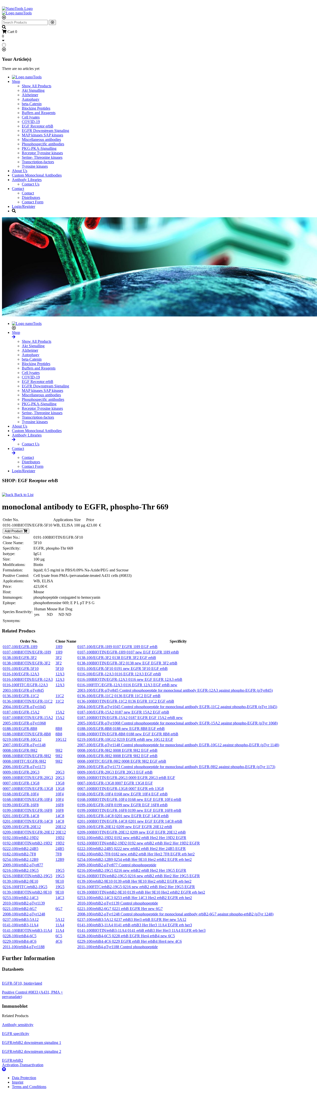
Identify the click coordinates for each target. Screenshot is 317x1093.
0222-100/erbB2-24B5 (20, 848)
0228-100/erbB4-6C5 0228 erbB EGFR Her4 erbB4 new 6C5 (126, 936)
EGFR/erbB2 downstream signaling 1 (31, 1042)
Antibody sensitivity (17, 1025)
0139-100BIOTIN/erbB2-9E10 (27, 892)
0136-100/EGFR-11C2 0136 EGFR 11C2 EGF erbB (118, 696)
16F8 (59, 805)
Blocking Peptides (36, 108)
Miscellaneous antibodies (41, 139)
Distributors (31, 197)
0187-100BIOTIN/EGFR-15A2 (28, 718)
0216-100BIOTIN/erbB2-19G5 (27, 876)
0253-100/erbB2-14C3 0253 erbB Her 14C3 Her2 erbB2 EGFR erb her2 (134, 898)
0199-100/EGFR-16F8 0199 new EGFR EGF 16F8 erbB (122, 805)
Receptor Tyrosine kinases (42, 153)
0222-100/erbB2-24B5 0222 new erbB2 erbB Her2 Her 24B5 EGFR (131, 848)
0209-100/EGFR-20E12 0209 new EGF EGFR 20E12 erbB (124, 827)
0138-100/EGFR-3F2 (20, 658)
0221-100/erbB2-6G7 (20, 908)
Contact (18, 189)
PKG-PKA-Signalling (39, 148)
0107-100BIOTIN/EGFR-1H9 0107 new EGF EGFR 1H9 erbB (128, 652)
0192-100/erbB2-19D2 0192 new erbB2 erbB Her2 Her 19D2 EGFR (131, 838)
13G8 (59, 783)
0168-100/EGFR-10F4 (21, 794)
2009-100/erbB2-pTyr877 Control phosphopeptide (116, 865)
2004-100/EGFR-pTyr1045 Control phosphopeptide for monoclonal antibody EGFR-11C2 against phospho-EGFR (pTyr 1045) (177, 707)
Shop (16, 81)
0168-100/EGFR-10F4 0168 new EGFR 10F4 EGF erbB (122, 794)
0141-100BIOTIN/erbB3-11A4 (27, 930)
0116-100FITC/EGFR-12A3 (25, 685)
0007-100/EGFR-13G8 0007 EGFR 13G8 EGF (115, 783)
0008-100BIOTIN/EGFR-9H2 (27, 756)
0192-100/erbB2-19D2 (21, 838)
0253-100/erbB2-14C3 (20, 898)
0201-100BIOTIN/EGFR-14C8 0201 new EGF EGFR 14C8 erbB (129, 821)
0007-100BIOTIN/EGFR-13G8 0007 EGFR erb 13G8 (120, 788)
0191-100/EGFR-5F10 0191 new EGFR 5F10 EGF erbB (122, 668)
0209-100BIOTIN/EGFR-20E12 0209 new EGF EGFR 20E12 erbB (131, 832)
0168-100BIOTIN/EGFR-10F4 (27, 799)
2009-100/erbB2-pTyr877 (23, 865)
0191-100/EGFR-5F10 (21, 668)
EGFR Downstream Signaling (45, 130)
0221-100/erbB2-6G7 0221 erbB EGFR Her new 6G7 (120, 908)
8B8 (58, 728)
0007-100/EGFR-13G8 (21, 783)
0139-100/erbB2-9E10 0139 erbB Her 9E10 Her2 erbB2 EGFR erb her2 (134, 881)
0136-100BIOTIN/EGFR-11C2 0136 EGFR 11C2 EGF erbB (125, 701)
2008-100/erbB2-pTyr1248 (24, 914)
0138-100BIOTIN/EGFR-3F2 (26, 663)
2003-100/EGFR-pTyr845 (23, 690)
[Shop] (13, 337)
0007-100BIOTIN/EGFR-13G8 (28, 788)
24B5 (59, 848)
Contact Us (30, 184)
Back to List (23, 495)
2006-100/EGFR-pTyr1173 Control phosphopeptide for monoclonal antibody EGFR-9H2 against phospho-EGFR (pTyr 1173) (176, 767)
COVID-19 (31, 122)
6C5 (58, 936)
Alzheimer (30, 95)
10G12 (60, 739)
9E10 (59, 881)
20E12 (60, 827)
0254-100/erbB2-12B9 (20, 859)
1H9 (58, 647)
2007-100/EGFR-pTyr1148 (24, 745)
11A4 (59, 925)
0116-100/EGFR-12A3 (21, 674)
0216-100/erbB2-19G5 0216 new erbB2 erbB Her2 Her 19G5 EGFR (131, 870)
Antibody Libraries (27, 180)
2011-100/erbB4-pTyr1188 (24, 947)
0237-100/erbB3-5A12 (21, 919)
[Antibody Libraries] (13, 439)
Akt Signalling (33, 90)
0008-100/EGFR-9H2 (20, 750)
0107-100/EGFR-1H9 (20, 647)
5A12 (59, 919)
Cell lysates (31, 117)
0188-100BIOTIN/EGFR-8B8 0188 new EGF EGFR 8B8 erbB (127, 734)
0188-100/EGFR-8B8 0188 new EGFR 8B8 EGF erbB (121, 728)
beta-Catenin (32, 104)
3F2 (58, 658)
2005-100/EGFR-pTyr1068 (24, 723)
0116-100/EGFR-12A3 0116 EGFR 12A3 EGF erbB (119, 674)
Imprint (17, 1082)
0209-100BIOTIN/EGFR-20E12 (28, 832)
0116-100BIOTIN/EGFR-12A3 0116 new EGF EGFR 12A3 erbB (129, 679)
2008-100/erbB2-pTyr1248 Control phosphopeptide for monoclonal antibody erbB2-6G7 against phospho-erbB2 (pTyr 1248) (175, 914)
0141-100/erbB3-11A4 (20, 925)
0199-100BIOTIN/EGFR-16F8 (27, 810)
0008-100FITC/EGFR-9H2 (24, 761)
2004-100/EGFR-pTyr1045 (24, 707)
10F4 (59, 794)
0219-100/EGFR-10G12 (22, 739)
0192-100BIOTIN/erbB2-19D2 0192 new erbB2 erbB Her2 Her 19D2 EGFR (138, 843)
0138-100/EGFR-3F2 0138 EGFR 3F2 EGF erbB (116, 658)
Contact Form (32, 202)
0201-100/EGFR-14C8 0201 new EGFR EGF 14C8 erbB (123, 816)
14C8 (59, 816)
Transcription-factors (38, 162)
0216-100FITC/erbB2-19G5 (25, 887)
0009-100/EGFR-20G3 (21, 772)
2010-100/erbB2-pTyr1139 (24, 903)
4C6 (58, 941)
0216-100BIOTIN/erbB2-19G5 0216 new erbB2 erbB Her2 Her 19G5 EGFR (138, 876)
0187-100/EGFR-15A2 (21, 712)
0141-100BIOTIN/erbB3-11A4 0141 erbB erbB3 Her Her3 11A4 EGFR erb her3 (141, 930)
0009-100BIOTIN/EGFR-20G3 (28, 778)
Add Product (14, 531)
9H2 (58, 750)
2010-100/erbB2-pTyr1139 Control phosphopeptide (117, 903)
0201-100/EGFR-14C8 (21, 816)
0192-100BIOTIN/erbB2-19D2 (27, 843)
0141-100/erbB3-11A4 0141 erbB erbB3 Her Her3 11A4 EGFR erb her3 (134, 925)
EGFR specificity (15, 1033)
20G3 (59, 772)
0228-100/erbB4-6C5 (19, 936)
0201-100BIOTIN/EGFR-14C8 (28, 821)
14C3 (59, 898)
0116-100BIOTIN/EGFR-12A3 (28, 679)
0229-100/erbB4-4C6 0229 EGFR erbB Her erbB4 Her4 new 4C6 (129, 941)
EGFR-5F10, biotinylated (22, 983)
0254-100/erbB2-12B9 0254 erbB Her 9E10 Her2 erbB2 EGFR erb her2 (134, 859)
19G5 (59, 870)
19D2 (59, 838)
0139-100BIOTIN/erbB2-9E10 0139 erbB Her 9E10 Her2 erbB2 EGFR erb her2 (141, 892)
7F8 (58, 854)
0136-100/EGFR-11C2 (21, 696)
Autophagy (30, 99)
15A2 (59, 712)
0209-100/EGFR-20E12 (22, 827)
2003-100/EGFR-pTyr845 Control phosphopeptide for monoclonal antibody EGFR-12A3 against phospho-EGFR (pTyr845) (175, 690)
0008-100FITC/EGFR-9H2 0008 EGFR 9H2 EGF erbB (121, 761)
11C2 (59, 696)
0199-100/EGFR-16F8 (21, 805)
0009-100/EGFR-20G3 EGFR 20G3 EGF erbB (115, 772)
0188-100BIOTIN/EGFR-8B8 (27, 734)
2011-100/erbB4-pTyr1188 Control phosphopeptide (117, 947)
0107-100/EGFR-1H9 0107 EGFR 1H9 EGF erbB (117, 647)
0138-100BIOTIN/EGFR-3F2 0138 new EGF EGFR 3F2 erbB (127, 663)
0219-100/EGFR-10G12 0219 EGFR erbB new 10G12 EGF (125, 739)
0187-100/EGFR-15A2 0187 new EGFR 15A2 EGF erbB (123, 712)
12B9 (59, 859)
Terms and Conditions (29, 1087)
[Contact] (13, 453)
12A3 (59, 674)
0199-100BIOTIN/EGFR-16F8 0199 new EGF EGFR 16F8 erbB (129, 810)
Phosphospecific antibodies (43, 144)
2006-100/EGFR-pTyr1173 (24, 767)
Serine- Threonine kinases (42, 157)
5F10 (59, 668)
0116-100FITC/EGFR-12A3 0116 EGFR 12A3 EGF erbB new (127, 685)
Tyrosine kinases (35, 166)
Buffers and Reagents (38, 113)
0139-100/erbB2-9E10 (20, 881)
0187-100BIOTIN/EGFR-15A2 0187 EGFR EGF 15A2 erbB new (130, 718)
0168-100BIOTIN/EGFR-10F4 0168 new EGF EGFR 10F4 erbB (129, 799)
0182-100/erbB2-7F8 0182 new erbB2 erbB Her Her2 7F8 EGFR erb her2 (136, 854)
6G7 (58, 908)
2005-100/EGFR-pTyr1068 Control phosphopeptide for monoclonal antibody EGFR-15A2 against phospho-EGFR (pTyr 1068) (177, 723)
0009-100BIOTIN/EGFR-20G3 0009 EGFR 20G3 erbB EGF (126, 778)
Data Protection (24, 1078)
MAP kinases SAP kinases (42, 135)
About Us (19, 171)
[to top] (4, 1069)
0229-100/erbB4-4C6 (19, 941)
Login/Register (23, 206)
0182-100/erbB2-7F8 (19, 854)
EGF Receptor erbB (37, 126)
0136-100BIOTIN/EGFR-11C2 (28, 701)
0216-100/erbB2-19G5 (21, 870)
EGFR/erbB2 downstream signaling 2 (31, 1051)
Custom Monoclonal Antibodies (37, 175)
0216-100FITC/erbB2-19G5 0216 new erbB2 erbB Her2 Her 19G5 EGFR (136, 887)
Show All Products (36, 86)
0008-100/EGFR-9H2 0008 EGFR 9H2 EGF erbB (117, 750)
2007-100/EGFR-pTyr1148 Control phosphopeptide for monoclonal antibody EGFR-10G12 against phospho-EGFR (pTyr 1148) (178, 745)
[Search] (52, 22)
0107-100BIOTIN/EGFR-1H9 (27, 652)
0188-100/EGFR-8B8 (20, 728)
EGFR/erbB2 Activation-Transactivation (22, 1062)
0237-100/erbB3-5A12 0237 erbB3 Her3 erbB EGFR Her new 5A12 (131, 919)
